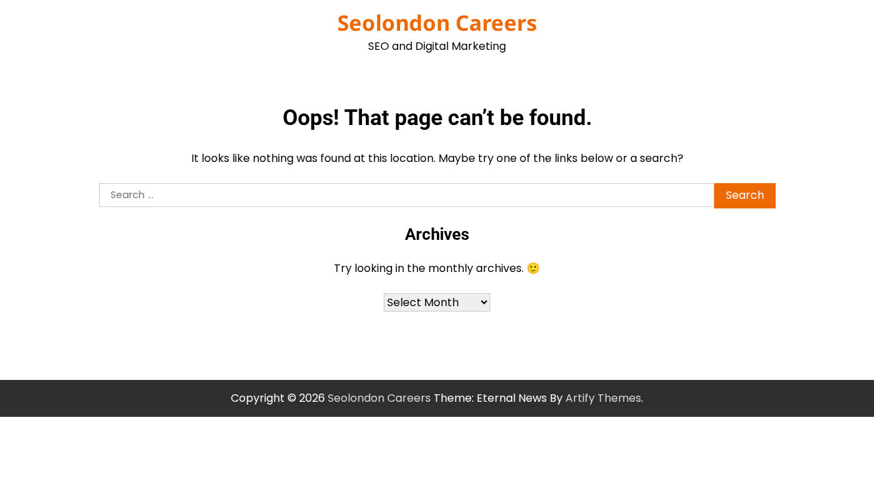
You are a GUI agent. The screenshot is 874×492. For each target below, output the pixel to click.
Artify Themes (603, 398)
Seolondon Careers (437, 22)
